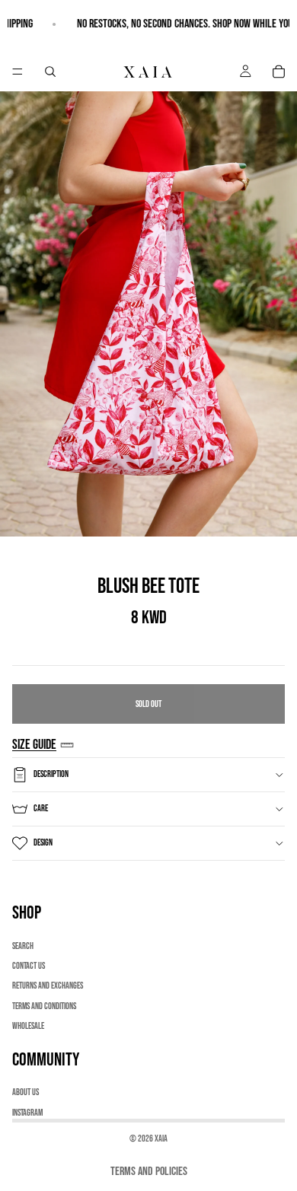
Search (23, 946)
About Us (25, 1092)
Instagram (27, 1113)
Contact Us (28, 966)
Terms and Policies (148, 1171)
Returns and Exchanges (47, 986)
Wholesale (28, 1026)
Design (43, 843)
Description (51, 774)
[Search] (50, 71)
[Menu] (17, 71)
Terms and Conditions (44, 1006)
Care (41, 808)
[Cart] (278, 71)
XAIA (161, 1139)
